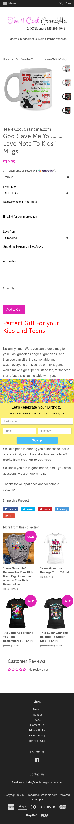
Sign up (37, 440)
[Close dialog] (71, 382)
